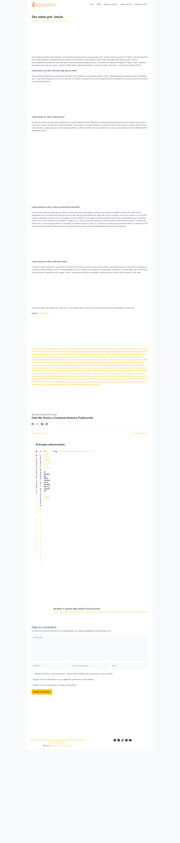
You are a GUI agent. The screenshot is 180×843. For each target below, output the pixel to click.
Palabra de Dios (103, 612)
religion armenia (82, 349)
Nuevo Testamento (90, 612)
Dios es (50, 381)
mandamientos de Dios (59, 384)
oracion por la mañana (129, 349)
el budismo (86, 357)
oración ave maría (39, 376)
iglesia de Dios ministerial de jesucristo (54, 357)
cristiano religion (86, 359)
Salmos (133, 612)
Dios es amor (65, 362)
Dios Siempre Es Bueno (36, 512)
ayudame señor (118, 368)
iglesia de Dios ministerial (53, 354)
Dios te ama (143, 349)
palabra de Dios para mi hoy (43, 368)
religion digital (129, 357)
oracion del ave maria (55, 376)
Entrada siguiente (140, 433)
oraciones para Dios (77, 384)
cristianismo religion (116, 359)
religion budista (74, 351)
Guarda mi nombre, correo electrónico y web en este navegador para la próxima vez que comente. (74, 674)
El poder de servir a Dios (36, 474)
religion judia (127, 379)
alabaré (56, 362)
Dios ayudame (137, 373)
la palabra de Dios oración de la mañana (122, 362)
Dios (72, 357)
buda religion (121, 351)
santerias (101, 362)
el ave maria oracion (73, 376)
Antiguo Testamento (60, 612)
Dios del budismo (112, 349)
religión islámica (120, 365)
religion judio (124, 381)
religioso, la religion (114, 370)
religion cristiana (72, 359)
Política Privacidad (70, 740)
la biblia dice (109, 365)
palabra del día (56, 373)
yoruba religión (44, 365)
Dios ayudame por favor (64, 368)
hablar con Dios (84, 373)
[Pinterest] (42, 424)
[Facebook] (33, 424)
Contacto (62, 743)
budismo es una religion (137, 351)
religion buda (37, 354)
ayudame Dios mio (78, 370)
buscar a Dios (113, 381)
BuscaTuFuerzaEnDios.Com (61, 746)
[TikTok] (122, 740)
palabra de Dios (99, 370)
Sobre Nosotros (40, 740)
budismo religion (87, 351)
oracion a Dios (43, 384)
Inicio (31, 740)
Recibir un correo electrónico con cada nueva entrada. (55, 685)
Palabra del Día (40, 553)
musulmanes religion (131, 376)
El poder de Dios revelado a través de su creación (47, 481)
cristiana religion (100, 359)
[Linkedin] (47, 424)
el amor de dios (98, 373)
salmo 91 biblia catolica (52, 379)
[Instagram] (118, 740)
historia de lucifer (93, 384)
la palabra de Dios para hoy (103, 357)
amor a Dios (76, 362)
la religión (46, 373)
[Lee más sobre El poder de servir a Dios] (36, 451)
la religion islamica (135, 365)
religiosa (126, 370)
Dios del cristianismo (62, 370)
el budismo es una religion (105, 351)
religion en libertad (39, 349)
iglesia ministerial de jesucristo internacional (123, 354)
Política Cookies (54, 740)
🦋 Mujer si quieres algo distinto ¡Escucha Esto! (76, 608)
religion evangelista (103, 368)
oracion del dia (57, 365)
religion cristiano (45, 362)
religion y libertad (68, 349)
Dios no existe (138, 379)
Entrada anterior (39, 433)
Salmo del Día (125, 612)
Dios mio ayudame (45, 370)
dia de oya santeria (89, 362)
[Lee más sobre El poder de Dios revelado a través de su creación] (47, 459)
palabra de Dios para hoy (85, 368)
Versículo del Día (142, 612)
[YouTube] (130, 740)
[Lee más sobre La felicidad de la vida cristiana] (40, 451)
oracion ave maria (112, 373)
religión (89, 370)
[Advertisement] (90, 40)
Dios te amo (47, 351)
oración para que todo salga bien (89, 365)
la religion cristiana (131, 359)
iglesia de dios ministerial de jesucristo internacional (84, 354)
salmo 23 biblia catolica (89, 379)
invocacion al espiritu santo (110, 379)
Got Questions (43, 313)
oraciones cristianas (133, 368)
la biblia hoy (86, 376)
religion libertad (54, 349)
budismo (78, 357)
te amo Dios (36, 351)
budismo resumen (60, 351)
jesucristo (118, 357)
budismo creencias (96, 349)
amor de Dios (125, 373)
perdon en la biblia (99, 381)
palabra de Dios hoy (71, 379)
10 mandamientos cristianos (65, 381)
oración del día (69, 365)
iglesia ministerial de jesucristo (53, 359)
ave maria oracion (70, 373)
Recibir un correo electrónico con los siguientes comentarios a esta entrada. (64, 679)
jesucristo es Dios (84, 381)
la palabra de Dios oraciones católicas (107, 376)
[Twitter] (37, 424)
